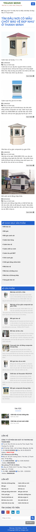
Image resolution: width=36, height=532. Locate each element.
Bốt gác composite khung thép (20, 388)
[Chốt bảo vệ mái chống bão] (5, 416)
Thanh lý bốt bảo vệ (7, 497)
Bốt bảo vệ (6, 226)
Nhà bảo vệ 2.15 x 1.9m (17, 292)
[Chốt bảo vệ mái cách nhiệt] (5, 422)
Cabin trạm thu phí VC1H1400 (11, 101)
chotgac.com (24, 530)
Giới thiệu (18, 528)
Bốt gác (5, 231)
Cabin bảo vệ (7, 244)
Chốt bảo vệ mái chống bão (20, 414)
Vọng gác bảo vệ (8, 280)
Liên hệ (24, 528)
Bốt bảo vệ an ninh (7, 500)
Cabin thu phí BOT (9, 253)
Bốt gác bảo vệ (15, 318)
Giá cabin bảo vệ (23, 500)
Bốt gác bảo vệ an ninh (17, 361)
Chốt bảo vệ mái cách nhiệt (20, 421)
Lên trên (29, 522)
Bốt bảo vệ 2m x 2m (16, 331)
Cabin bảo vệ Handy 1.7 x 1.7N (11, 60)
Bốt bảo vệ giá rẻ (23, 497)
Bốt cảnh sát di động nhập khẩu (11, 196)
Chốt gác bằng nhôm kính (11, 262)
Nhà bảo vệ (7, 266)
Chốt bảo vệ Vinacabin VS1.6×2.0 (21, 373)
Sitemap (11, 528)
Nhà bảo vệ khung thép (11, 275)
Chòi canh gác (8, 257)
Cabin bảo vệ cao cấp (7, 503)
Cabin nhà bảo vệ (23, 503)
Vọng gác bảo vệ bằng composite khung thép (21, 346)
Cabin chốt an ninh (9, 249)
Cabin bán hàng (8, 240)
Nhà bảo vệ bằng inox (10, 271)
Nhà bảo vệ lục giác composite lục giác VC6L (16, 149)
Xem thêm (29, 76)
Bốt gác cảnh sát (8, 235)
